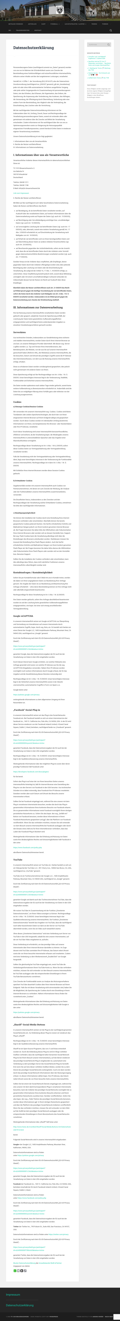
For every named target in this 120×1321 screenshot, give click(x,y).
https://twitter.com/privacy (59, 1234)
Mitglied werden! (16, 24)
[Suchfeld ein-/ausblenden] (111, 30)
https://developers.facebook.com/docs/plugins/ (31, 772)
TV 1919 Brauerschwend (20, 1316)
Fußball (54, 24)
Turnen (105, 24)
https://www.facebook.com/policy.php (27, 848)
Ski (10, 30)
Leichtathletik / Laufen (75, 24)
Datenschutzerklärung (20, 1305)
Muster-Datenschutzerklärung (24, 1263)
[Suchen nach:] (99, 44)
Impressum (13, 1294)
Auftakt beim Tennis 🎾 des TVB (98, 78)
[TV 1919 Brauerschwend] (60, 10)
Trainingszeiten (22, 30)
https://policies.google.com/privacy (26, 695)
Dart (43, 24)
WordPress (54, 1316)
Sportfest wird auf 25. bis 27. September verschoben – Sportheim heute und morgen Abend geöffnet (99, 63)
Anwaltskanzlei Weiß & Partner (50, 1263)
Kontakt (37, 30)
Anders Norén (98, 1316)
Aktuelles (32, 24)
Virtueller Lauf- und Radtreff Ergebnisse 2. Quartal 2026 (97, 57)
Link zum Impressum (21, 193)
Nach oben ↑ (109, 1316)
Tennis (94, 24)
